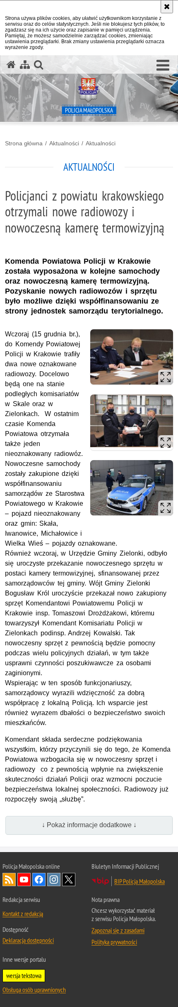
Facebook (39, 879)
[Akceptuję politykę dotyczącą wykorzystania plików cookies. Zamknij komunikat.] (167, 6)
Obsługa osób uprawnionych (34, 989)
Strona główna (24, 143)
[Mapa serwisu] (25, 64)
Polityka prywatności (114, 942)
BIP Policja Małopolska (139, 881)
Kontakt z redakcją (22, 913)
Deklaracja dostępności (28, 940)
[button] (162, 65)
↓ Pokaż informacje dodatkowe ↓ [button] (89, 824)
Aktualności (64, 143)
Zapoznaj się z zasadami (117, 930)
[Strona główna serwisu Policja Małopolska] (11, 64)
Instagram (53, 879)
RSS (9, 879)
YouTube (24, 879)
